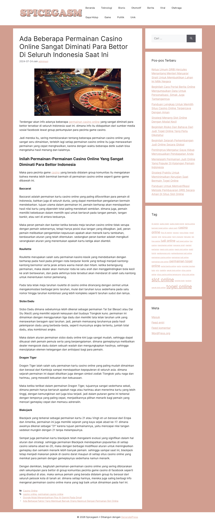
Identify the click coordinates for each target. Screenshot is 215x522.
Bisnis (121, 7)
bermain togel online (160, 228)
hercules (187, 237)
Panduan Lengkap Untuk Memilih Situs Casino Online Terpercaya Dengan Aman (172, 108)
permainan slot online (160, 262)
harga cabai (166, 237)
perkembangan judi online (181, 253)
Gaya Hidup (91, 17)
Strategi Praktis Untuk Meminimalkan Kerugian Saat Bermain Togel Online (170, 176)
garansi (176, 233)
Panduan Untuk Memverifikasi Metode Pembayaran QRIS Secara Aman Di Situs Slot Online (173, 190)
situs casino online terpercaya (169, 274)
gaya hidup (184, 233)
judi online (168, 241)
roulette (163, 270)
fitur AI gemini (166, 233)
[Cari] (191, 38)
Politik (120, 17)
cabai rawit (173, 228)
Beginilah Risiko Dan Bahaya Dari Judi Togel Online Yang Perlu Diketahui (172, 131)
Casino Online (30, 490)
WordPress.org (161, 333)
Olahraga (176, 7)
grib (159, 237)
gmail (191, 233)
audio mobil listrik (177, 224)
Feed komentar (161, 327)
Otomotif (136, 7)
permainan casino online (84, 121)
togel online (179, 286)
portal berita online (168, 266)
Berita (150, 7)
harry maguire (177, 237)
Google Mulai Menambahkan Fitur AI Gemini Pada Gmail (52, 497)
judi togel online (182, 241)
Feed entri (158, 322)
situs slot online (188, 274)
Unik (133, 17)
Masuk (156, 317)
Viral (162, 7)
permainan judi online (180, 257)
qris (157, 270)
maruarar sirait (179, 245)
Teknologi (106, 7)
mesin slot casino (167, 249)
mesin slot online (181, 249)
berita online (190, 224)
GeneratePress (129, 517)
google (154, 237)
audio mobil (164, 224)
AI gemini (155, 224)
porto (179, 266)
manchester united (165, 245)
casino (55, 172)
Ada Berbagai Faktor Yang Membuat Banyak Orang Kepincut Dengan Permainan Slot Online (70, 501)
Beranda (90, 7)
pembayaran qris (163, 253)
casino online (30, 494)
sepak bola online (174, 270)
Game (108, 17)
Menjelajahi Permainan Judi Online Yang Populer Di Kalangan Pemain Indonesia (173, 163)
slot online (163, 279)
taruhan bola (180, 281)
